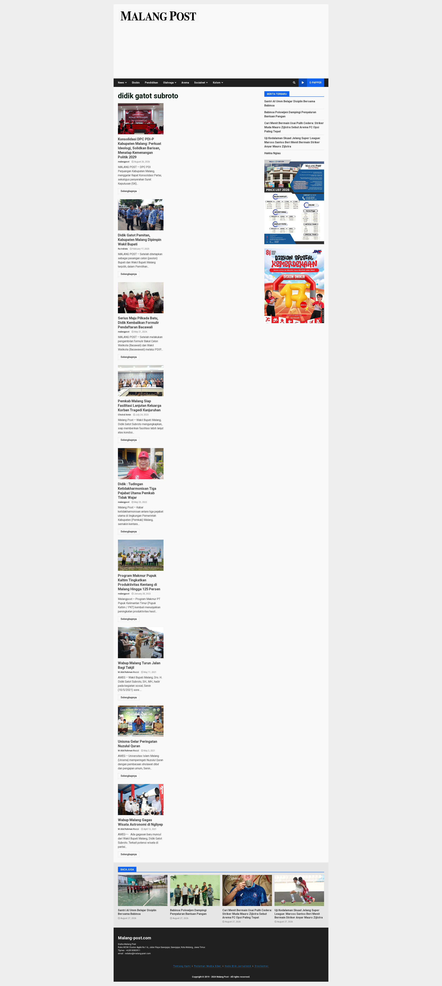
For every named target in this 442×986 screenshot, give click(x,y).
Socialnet (199, 82)
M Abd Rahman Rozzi (128, 672)
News (121, 82)
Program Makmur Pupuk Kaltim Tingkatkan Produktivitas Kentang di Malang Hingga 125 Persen (141, 555)
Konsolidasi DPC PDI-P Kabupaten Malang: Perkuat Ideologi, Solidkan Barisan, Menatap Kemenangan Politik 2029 (141, 118)
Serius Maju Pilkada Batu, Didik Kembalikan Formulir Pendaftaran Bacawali (141, 297)
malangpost (123, 162)
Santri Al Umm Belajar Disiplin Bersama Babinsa (142, 890)
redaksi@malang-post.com (138, 953)
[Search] (294, 82)
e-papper (315, 82)
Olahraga (168, 82)
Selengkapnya (129, 191)
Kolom (216, 82)
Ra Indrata (123, 249)
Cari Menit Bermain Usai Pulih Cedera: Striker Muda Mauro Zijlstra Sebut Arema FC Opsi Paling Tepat (294, 127)
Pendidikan (151, 82)
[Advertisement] (221, 48)
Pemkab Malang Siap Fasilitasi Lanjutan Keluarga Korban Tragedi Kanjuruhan (141, 380)
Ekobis (136, 82)
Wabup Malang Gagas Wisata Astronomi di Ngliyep (141, 799)
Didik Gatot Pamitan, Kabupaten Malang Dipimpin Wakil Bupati (141, 214)
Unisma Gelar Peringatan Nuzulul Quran (141, 721)
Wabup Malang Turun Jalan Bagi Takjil (141, 642)
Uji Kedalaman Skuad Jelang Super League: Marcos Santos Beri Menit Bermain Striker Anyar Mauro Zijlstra (292, 142)
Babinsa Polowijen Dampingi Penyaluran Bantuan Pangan (195, 890)
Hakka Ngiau (272, 153)
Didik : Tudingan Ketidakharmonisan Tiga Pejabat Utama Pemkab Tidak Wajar (141, 463)
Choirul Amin (124, 415)
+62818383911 (133, 950)
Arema (185, 82)
